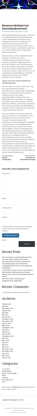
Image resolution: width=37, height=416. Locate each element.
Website (4, 217)
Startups (5, 377)
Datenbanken (7, 371)
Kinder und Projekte (9, 373)
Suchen (4, 240)
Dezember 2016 (7, 349)
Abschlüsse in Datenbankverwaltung (27, 157)
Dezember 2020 (7, 319)
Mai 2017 (5, 345)
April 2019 (5, 332)
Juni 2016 (5, 353)
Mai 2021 (5, 315)
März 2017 (5, 347)
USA (3, 382)
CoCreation (6, 369)
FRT (25, 412)
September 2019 (7, 327)
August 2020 (6, 323)
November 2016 (7, 351)
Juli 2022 (5, 306)
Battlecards (17, 387)
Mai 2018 (5, 338)
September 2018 (7, 336)
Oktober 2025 (6, 304)
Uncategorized (7, 380)
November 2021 (7, 308)
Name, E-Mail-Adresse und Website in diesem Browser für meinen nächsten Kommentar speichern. (17, 229)
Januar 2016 (6, 357)
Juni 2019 (5, 330)
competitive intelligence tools (12, 400)
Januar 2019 (6, 334)
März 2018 (5, 340)
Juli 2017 (5, 342)
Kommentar (6, 173)
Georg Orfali (9, 31)
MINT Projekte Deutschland (13, 11)
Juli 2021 (5, 312)
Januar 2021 (6, 317)
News (4, 375)
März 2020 (5, 325)
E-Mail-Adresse (7, 208)
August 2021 (6, 310)
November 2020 (7, 321)
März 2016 (5, 355)
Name (4, 198)
